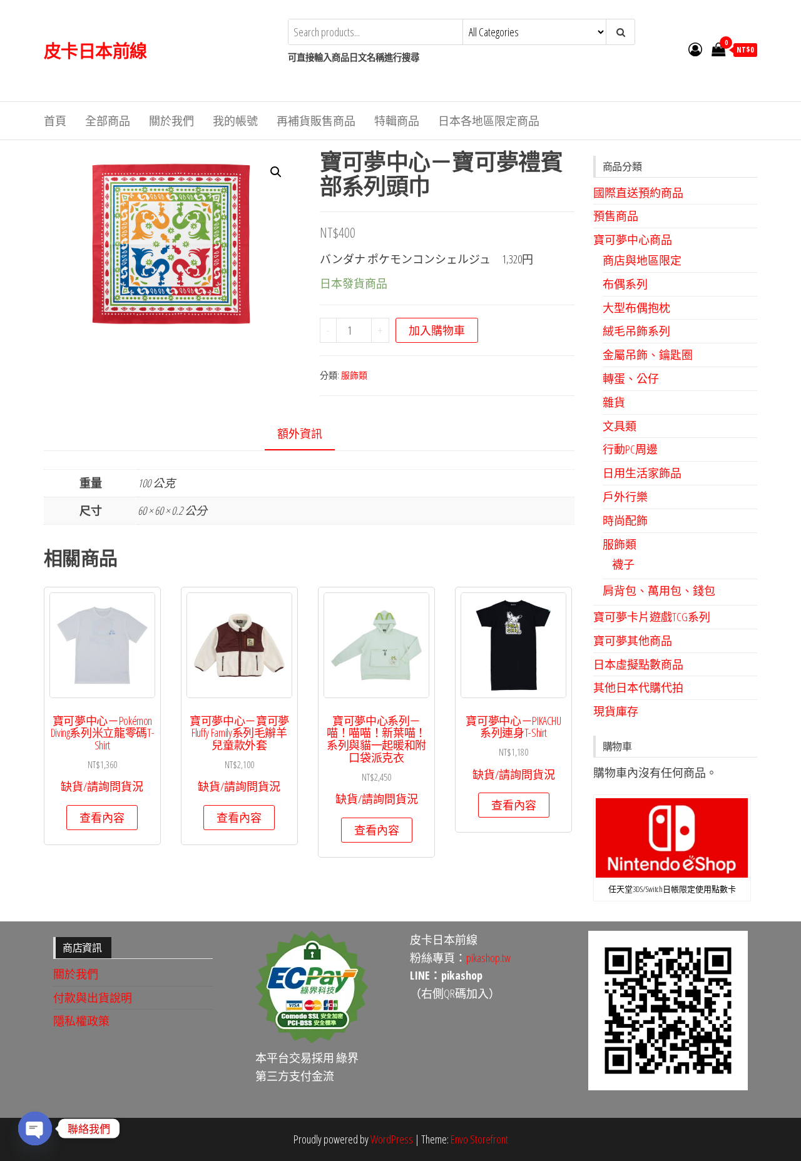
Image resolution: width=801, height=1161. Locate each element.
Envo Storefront (479, 1139)
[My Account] (695, 48)
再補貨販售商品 (316, 120)
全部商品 (107, 120)
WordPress (391, 1139)
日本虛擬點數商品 (638, 664)
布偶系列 (625, 284)
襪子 (623, 564)
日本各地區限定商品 (488, 120)
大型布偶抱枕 (636, 307)
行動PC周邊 (630, 449)
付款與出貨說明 (92, 997)
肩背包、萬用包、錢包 (659, 590)
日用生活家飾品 (642, 472)
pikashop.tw (488, 957)
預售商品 (615, 215)
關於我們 (171, 120)
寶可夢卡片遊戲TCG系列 (651, 616)
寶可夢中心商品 (632, 239)
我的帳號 (235, 120)
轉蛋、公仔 (631, 378)
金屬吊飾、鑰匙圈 (648, 354)
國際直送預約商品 (638, 192)
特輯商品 (396, 120)
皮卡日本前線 (95, 51)
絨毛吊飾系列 (636, 330)
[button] (276, 172)
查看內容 (102, 817)
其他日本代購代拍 (638, 687)
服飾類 (354, 375)
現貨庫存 (615, 711)
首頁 (55, 120)
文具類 (619, 425)
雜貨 (614, 402)
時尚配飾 (625, 520)
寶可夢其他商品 (632, 640)
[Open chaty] (35, 1128)
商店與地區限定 (642, 260)
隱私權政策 (81, 1020)
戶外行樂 (625, 496)
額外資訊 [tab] (299, 433)
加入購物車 (437, 330)
